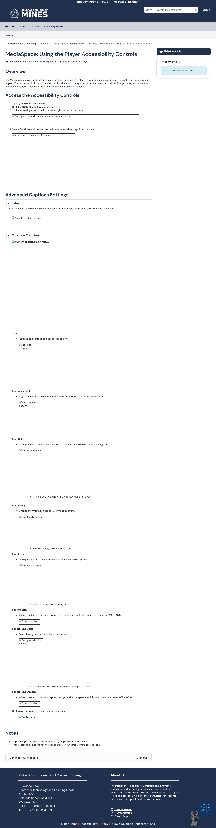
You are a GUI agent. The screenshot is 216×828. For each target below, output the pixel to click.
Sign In (207, 9)
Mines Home (69, 824)
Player (85, 61)
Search (10, 35)
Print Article (172, 51)
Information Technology (126, 1)
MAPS (105, 1)
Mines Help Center (15, 26)
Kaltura (74, 61)
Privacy (103, 824)
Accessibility (16, 61)
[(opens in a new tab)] (29, 13)
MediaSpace (47, 61)
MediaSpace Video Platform (68, 43)
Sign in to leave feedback (24, 757)
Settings (31, 61)
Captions (92, 43)
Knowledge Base (53, 26)
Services (34, 26)
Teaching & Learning (38, 43)
